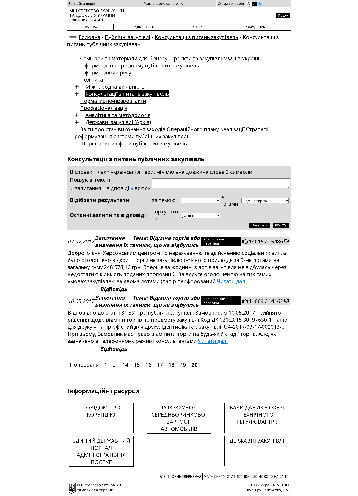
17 (160, 364)
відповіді (117, 188)
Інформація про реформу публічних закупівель (139, 65)
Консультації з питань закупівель (196, 36)
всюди (143, 188)
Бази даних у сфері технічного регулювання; (257, 414)
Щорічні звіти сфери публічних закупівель (133, 143)
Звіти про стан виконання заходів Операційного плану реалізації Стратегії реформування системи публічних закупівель (171, 133)
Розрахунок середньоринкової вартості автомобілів (179, 418)
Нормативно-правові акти (113, 100)
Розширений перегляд (214, 241)
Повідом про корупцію (101, 411)
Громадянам (254, 26)
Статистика (238, 476)
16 (148, 364)
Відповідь (113, 288)
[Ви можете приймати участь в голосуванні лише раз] (245, 241)
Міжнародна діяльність (115, 86)
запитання (88, 188)
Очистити (259, 225)
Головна (89, 36)
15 (137, 364)
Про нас (90, 26)
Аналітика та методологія (117, 114)
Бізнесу (196, 26)
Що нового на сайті (270, 476)
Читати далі (231, 281)
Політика (91, 79)
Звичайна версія (82, 3)
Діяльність (144, 26)
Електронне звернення (180, 476)
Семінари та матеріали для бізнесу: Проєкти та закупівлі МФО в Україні (169, 58)
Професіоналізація (103, 107)
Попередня (84, 364)
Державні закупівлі (256, 440)
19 (183, 364)
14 (125, 364)
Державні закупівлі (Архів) (118, 122)
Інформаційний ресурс (108, 72)
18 (172, 364)
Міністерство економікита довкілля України (96, 15)
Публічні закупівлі (127, 36)
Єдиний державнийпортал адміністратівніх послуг (101, 451)
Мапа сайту (214, 476)
